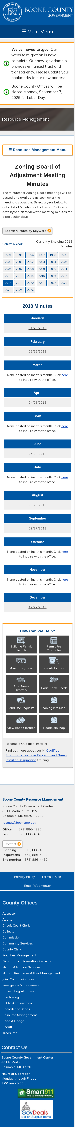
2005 (64, 262)
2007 (19, 269)
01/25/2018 (25, 329)
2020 (30, 283)
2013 (19, 276)
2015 (41, 276)
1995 (19, 255)
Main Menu (37, 31)
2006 (8, 269)
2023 (64, 283)
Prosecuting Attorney (18, 991)
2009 (41, 269)
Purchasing (10, 997)
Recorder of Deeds (16, 1009)
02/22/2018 (25, 352)
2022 (53, 283)
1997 (41, 255)
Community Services (17, 943)
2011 (64, 269)
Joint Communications (18, 979)
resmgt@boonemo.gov (19, 822)
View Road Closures (21, 728)
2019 (19, 283)
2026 (30, 290)
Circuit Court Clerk (16, 925)
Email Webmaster (37, 886)
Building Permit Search (21, 648)
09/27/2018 (25, 529)
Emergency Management (21, 985)
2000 (8, 262)
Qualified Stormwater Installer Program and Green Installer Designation (36, 755)
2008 (30, 269)
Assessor (9, 913)
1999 (64, 255)
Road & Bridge (13, 1021)
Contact (9, 845)
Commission (11, 937)
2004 (53, 262)
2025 (19, 290)
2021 (41, 283)
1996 (30, 255)
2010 (53, 269)
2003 (41, 262)
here (64, 375)
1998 (53, 255)
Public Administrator (17, 1003)
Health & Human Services (21, 967)
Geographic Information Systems (26, 961)
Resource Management (19, 1015)
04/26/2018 (25, 403)
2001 (19, 262)
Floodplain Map (54, 728)
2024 (8, 290)
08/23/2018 (25, 506)
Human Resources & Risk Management (31, 973)
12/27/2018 (25, 608)
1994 (8, 255)
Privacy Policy (24, 877)
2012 (8, 276)
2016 (53, 276)
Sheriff (7, 1027)
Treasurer (9, 1033)
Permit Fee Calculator (54, 648)
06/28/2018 (25, 455)
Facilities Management (19, 955)
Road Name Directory (21, 688)
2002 (30, 262)
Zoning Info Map (53, 708)
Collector (9, 931)
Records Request (53, 668)
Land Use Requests (21, 708)
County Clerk (11, 949)
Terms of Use (51, 877)
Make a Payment (21, 668)
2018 (8, 283)
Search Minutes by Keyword (25, 231)
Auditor (8, 919)
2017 (64, 276)
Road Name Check (54, 688)
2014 (30, 276)
